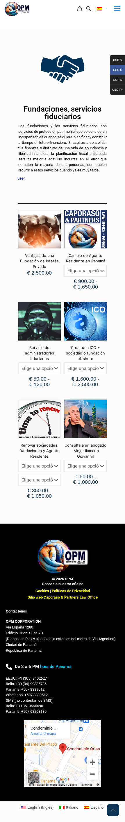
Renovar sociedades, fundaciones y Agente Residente (39, 451)
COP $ (116, 79)
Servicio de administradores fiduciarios (39, 353)
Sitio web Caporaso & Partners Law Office (63, 597)
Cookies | (43, 591)
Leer (21, 178)
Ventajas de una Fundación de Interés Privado (39, 261)
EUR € (116, 69)
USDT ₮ (116, 89)
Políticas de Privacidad (71, 591)
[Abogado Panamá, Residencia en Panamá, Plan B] (17, 8)
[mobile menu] (117, 9)
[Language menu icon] (101, 9)
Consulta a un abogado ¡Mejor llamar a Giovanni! (85, 451)
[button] (62, 178)
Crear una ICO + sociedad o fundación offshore (85, 353)
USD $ (116, 59)
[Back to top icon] (113, 810)
